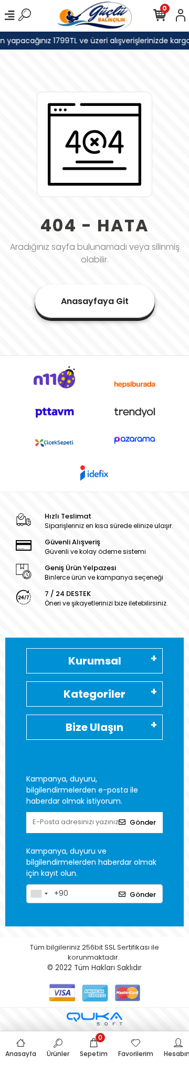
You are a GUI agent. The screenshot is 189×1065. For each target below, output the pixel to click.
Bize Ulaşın (94, 727)
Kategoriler (94, 694)
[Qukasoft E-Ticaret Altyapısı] (94, 1018)
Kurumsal (94, 660)
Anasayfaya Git (95, 301)
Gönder (143, 822)
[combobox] (39, 894)
